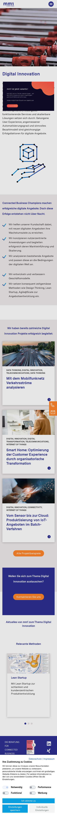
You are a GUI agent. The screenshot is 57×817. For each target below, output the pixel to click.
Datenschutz (35, 759)
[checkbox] (5, 787)
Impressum (49, 759)
